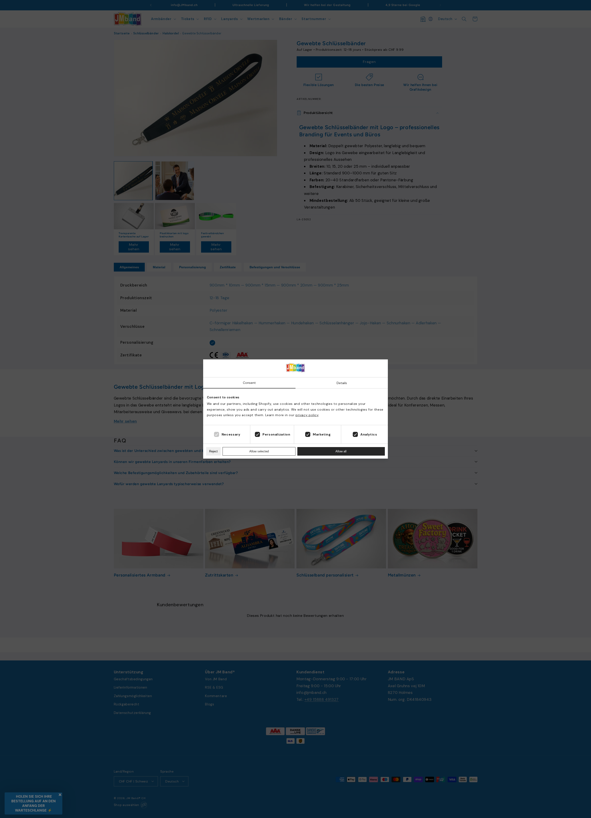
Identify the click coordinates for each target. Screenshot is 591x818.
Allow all (341, 451)
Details (342, 383)
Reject (213, 451)
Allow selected (259, 451)
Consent (249, 383)
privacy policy (307, 415)
